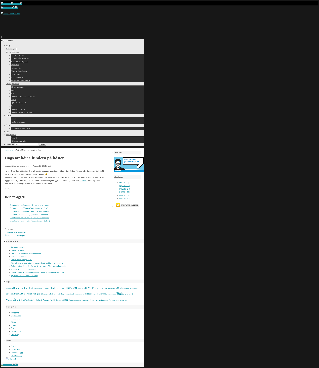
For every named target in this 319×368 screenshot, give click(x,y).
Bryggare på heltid (18, 247)
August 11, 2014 (26, 166)
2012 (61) (124, 198)
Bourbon (39, 288)
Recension (73, 300)
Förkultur (114, 288)
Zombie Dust (123, 300)
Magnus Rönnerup (12, 166)
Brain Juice (47, 288)
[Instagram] (20, 4)
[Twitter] (15, 4)
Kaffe (29, 293)
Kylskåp (58, 294)
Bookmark (9, 229)
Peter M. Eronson (55, 300)
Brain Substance (58, 288)
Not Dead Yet (23, 300)
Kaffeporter (37, 294)
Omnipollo (31, 300)
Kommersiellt (16, 319)
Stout (79, 300)
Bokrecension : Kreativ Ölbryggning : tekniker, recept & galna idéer (37, 272)
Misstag (102, 294)
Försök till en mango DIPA (21, 260)
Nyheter (14, 325)
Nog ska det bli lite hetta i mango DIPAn (26, 253)
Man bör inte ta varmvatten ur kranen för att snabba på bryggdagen (37, 263)
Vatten (92, 300)
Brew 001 (71, 287)
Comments (17, 353)
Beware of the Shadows (25, 288)
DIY (93, 288)
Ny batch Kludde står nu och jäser (24, 276)
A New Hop (9, 288)
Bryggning (15, 312)
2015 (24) (124, 189)
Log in (13, 346)
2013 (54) (124, 195)
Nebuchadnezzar (110, 294)
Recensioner (16, 332)
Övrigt (12, 150)
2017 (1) (124, 183)
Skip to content (7, 41)
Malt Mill (95, 294)
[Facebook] (6, 4)
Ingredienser (16, 316)
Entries (15, 349)
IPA (21, 293)
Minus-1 (14, 322)
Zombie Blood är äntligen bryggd (24, 269)
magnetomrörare (79, 294)
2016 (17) (124, 186)
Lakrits (68, 294)
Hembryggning (123, 288)
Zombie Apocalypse (110, 300)
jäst (25, 294)
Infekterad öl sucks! (18, 257)
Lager (63, 294)
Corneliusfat (81, 288)
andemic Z (83, 181)
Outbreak (39, 300)
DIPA (87, 288)
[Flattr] (11, 359)
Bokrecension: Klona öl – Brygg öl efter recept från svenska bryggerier (38, 266)
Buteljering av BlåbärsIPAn (15, 232)
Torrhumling (85, 300)
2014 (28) (124, 192)
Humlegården (134, 288)
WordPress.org (16, 356)
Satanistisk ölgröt (17, 250)
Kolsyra (52, 294)
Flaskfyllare (107, 288)
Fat (102, 288)
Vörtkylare (98, 300)
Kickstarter (46, 294)
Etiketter (98, 288)
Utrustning (15, 335)
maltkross (88, 294)
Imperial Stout (12, 294)
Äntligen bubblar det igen (15, 235)
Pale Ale (46, 300)
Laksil (72, 294)
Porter (65, 299)
